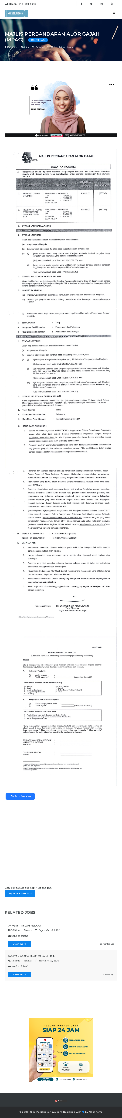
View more (19, 944)
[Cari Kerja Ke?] (16, 13)
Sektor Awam (66, 47)
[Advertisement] (61, 840)
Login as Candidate (20, 893)
